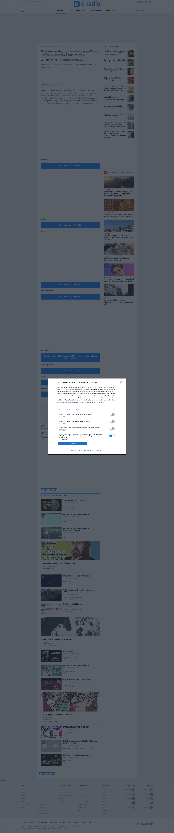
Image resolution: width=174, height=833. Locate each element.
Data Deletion (75, 450)
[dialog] (87, 416)
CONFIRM (72, 443)
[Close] (122, 382)
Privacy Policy (98, 450)
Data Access (87, 450)
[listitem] (87, 410)
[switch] (112, 414)
